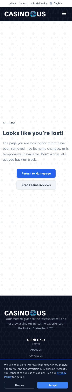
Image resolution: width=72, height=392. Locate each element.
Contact (23, 3)
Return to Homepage (36, 173)
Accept (52, 385)
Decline (19, 385)
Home (36, 343)
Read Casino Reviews (36, 185)
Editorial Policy (38, 3)
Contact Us (36, 355)
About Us (36, 349)
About (12, 3)
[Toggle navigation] (64, 14)
